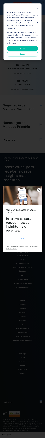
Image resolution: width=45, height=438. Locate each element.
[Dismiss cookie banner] (37, 8)
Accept (22, 48)
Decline (22, 54)
